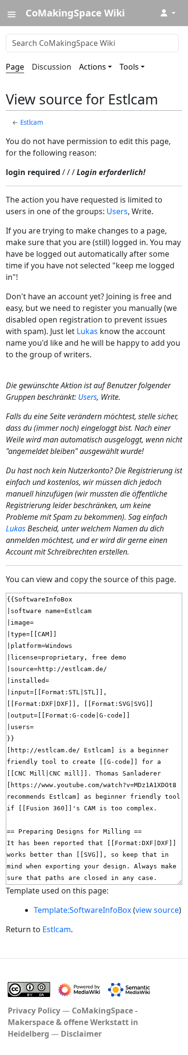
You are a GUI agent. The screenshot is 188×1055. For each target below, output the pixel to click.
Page (15, 66)
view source (157, 910)
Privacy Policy (34, 1010)
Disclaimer (81, 1033)
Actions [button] (92, 66)
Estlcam (31, 122)
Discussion (51, 66)
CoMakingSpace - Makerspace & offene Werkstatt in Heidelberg (73, 1022)
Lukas (87, 331)
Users (117, 211)
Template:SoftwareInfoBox (82, 910)
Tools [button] (129, 66)
